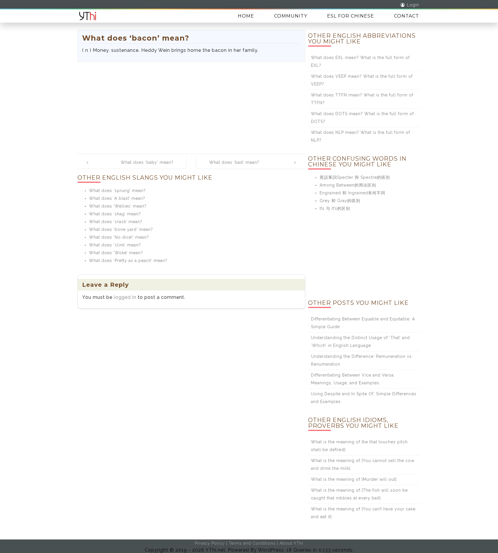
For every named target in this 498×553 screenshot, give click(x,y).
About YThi (291, 543)
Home (246, 16)
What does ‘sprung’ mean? (117, 190)
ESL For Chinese (350, 16)
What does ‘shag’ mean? (115, 214)
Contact (406, 16)
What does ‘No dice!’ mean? (119, 237)
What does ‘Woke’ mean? (116, 252)
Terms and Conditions (252, 543)
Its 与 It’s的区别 (335, 208)
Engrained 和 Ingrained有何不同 (352, 193)
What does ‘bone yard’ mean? (121, 229)
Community (290, 16)
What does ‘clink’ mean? (115, 245)
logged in (125, 297)
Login (413, 5)
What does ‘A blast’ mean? (117, 198)
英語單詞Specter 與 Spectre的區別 (355, 177)
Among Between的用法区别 (348, 185)
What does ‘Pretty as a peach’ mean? (128, 260)
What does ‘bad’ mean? (234, 162)
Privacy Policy (210, 543)
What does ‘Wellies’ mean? (118, 206)
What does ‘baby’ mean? (147, 162)
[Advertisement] (191, 104)
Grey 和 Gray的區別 (340, 200)
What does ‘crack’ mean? (115, 221)
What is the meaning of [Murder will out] (354, 479)
